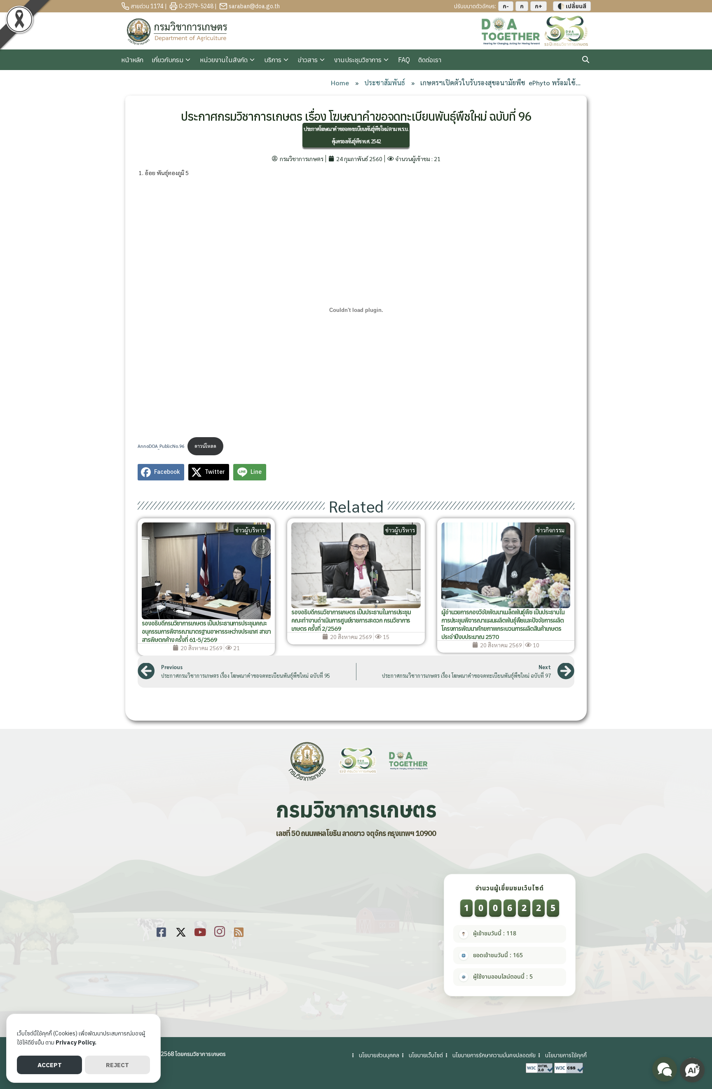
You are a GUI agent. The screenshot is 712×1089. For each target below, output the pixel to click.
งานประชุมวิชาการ (358, 60)
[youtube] (200, 930)
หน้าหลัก (132, 60)
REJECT (117, 1065)
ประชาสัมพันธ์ (384, 82)
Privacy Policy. (76, 1042)
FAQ (404, 60)
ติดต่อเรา (429, 60)
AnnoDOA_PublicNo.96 (161, 446)
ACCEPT (49, 1065)
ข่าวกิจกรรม (550, 530)
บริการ (272, 60)
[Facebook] (161, 930)
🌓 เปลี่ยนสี (571, 6)
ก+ (538, 6)
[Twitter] (181, 930)
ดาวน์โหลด (205, 446)
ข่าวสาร (308, 60)
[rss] (239, 930)
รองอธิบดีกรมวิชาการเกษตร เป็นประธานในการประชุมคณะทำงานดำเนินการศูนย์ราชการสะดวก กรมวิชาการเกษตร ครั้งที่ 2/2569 (351, 620)
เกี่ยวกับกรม (167, 60)
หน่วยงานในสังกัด (224, 60)
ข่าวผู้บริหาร (250, 530)
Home (340, 82)
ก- (506, 6)
